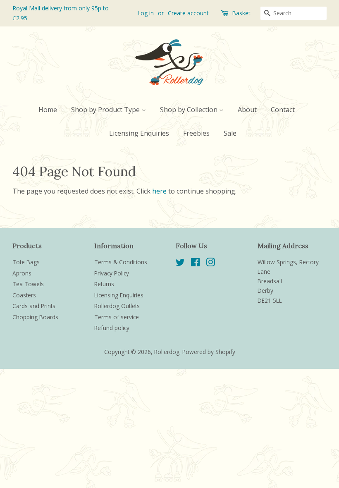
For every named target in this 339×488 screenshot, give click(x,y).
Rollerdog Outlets (117, 306)
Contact (283, 109)
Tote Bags (26, 262)
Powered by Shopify (208, 352)
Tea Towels (28, 284)
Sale (230, 133)
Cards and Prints (33, 306)
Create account (188, 13)
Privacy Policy (111, 273)
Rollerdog (166, 352)
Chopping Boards (35, 317)
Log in (145, 13)
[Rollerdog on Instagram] (210, 264)
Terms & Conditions (120, 262)
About (247, 109)
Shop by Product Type (106, 109)
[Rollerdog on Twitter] (180, 264)
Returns (104, 284)
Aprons (21, 273)
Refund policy (111, 328)
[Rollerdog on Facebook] (195, 264)
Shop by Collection (189, 109)
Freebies (196, 133)
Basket (241, 13)
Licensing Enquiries (139, 133)
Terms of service (116, 317)
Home (47, 109)
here (159, 191)
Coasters (24, 295)
